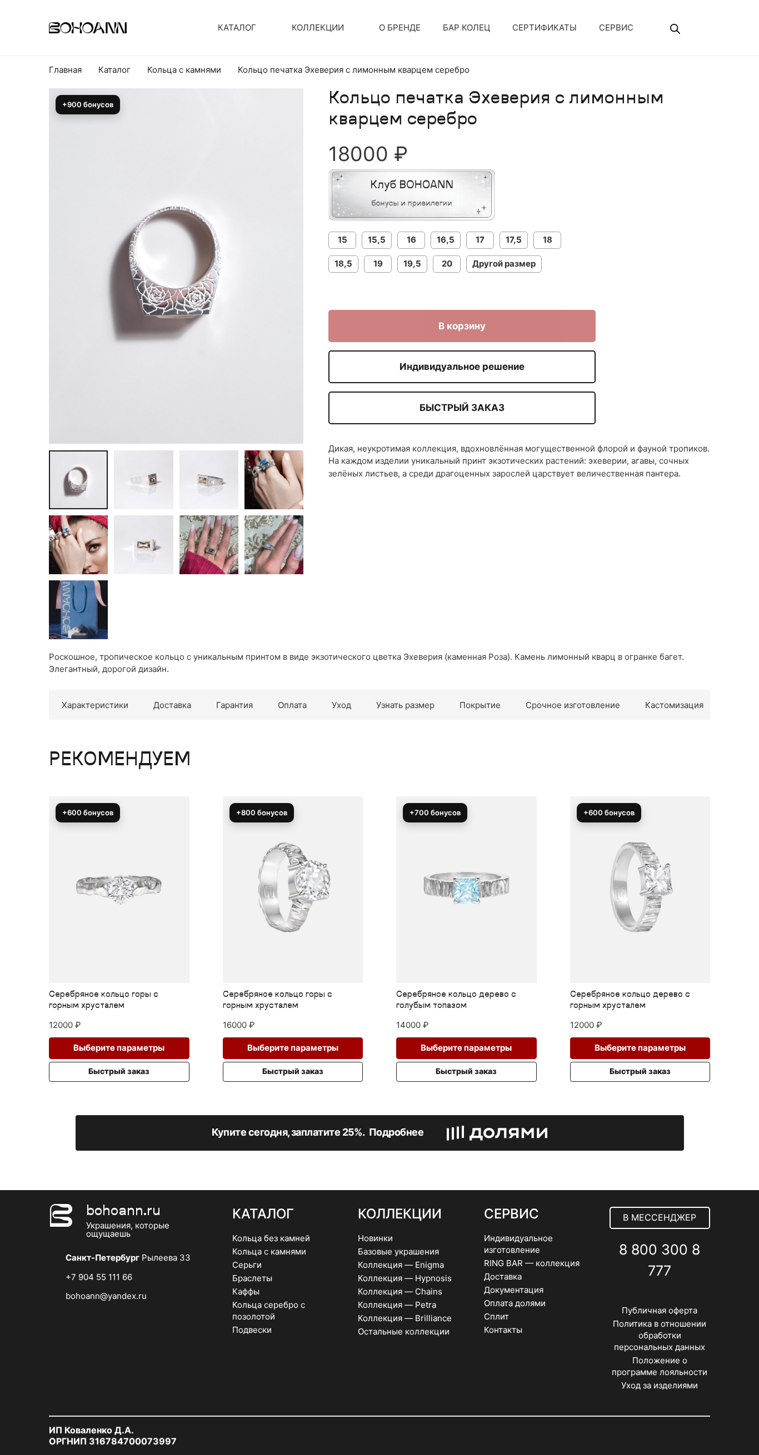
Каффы (245, 1291)
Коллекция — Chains (400, 1291)
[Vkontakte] (635, 1298)
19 (378, 263)
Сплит (496, 1316)
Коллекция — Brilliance (405, 1318)
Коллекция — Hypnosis (405, 1278)
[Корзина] (695, 28)
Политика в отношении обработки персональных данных (659, 1335)
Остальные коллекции (404, 1331)
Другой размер (504, 263)
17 (480, 239)
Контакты (503, 1329)
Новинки (375, 1238)
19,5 (412, 263)
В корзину (462, 326)
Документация (513, 1290)
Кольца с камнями (184, 69)
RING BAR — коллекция (532, 1263)
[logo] (88, 27)
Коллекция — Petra (397, 1305)
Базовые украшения (398, 1251)
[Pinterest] (684, 1298)
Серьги (247, 1265)
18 (547, 239)
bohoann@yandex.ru (106, 1296)
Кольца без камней (271, 1238)
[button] (286, 127)
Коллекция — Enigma (401, 1265)
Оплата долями (515, 1303)
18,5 (343, 263)
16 (411, 239)
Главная (65, 69)
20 (447, 263)
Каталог (114, 69)
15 (342, 239)
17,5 (514, 239)
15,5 (377, 239)
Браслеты (252, 1278)
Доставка (503, 1276)
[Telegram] (660, 1298)
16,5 (446, 239)
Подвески (252, 1329)
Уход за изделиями (659, 1385)
